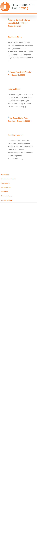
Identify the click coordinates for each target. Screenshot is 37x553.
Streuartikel (4, 191)
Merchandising (5, 182)
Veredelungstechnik (6, 199)
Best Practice (5, 174)
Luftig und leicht (14, 89)
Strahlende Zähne (15, 37)
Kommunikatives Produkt (8, 178)
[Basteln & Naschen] (21, 123)
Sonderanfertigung (6, 195)
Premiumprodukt (6, 187)
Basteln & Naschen (15, 135)
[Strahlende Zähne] (21, 25)
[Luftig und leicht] (21, 77)
